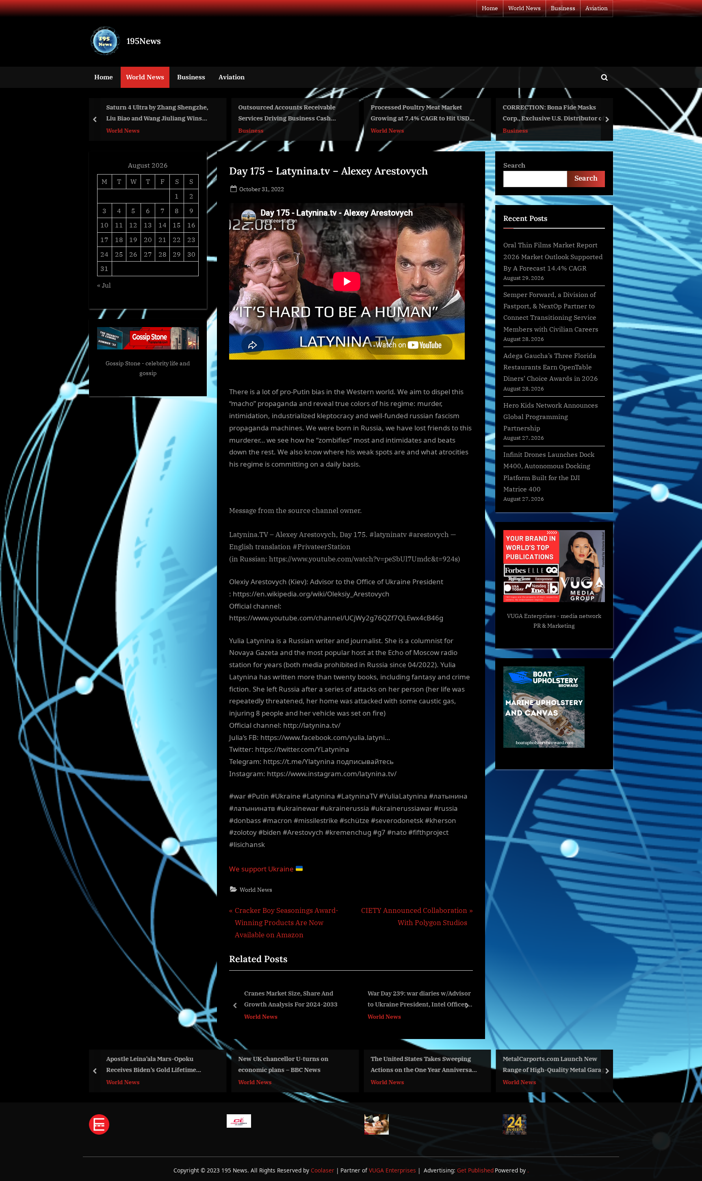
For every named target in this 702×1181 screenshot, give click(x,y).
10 (104, 224)
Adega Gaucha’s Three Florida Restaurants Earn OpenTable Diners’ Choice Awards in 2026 (550, 367)
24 (104, 254)
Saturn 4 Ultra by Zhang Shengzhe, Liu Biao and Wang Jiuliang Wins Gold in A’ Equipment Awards (157, 113)
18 (119, 239)
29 (177, 254)
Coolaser (323, 1170)
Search (514, 165)
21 (162, 239)
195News (144, 40)
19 (133, 239)
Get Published (475, 1170)
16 (191, 224)
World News (524, 8)
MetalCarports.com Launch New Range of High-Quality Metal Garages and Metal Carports (557, 1064)
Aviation (596, 8)
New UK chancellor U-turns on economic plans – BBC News (283, 1064)
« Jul (104, 285)
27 (148, 254)
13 (148, 224)
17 (104, 239)
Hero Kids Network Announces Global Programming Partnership (550, 416)
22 (177, 239)
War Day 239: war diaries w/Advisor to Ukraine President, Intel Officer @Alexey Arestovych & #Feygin (296, 999)
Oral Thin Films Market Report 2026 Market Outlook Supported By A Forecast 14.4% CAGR (553, 256)
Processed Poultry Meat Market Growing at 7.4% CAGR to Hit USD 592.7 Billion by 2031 (419, 113)
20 (148, 239)
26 (133, 254)
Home (490, 8)
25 (119, 254)
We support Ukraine (262, 868)
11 (119, 224)
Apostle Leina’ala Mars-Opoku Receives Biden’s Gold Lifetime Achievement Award (151, 1064)
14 (162, 224)
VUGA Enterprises (531, 616)
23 (191, 239)
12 (133, 224)
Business (563, 8)
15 (177, 224)
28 (162, 254)
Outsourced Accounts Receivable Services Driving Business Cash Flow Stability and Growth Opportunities (287, 113)
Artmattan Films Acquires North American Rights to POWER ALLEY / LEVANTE (421, 999)
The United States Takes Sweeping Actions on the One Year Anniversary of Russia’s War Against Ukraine (424, 1064)
